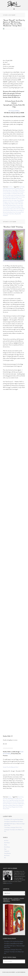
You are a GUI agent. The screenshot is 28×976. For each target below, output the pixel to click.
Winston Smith (6, 808)
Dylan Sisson (18, 800)
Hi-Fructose (21, 197)
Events (9, 797)
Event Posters (7, 842)
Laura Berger (5, 204)
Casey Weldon (15, 190)
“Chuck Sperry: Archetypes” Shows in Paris (13, 827)
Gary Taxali (5, 197)
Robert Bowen (14, 210)
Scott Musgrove (20, 210)
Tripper (7, 214)
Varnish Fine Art (18, 807)
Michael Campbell (10, 207)
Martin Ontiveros (17, 205)
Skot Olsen (5, 807)
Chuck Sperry (14, 4)
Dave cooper (20, 193)
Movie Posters (7, 847)
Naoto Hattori (10, 209)
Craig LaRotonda (12, 800)
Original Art (6, 851)
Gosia (9, 197)
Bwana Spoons (9, 190)
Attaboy (18, 188)
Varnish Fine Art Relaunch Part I (10, 767)
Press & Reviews (7, 853)
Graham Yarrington (15, 197)
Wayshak (17, 214)
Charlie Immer (21, 190)
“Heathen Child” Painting (13, 226)
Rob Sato (8, 210)
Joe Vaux (9, 200)
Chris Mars (16, 798)
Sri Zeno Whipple (11, 807)
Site (5, 857)
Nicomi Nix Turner (17, 209)
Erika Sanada (16, 195)
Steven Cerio (12, 212)
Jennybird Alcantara (17, 802)
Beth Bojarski (11, 798)
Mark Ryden (10, 205)
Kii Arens (15, 202)
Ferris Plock (22, 195)
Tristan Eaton (11, 214)
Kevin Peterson (9, 803)
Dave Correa (5, 195)
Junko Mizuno (10, 202)
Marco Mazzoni (12, 204)
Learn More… (9, 883)
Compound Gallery (7, 193)
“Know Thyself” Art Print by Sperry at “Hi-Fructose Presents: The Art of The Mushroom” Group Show (14, 23)
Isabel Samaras (14, 198)
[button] (6, 449)
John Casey (13, 200)
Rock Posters (6, 855)
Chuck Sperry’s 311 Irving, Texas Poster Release (13, 819)
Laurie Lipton (15, 803)
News (5, 849)
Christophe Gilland (14, 192)
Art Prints (10, 187)
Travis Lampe (18, 212)
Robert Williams (12, 805)
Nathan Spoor (21, 803)
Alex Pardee (21, 187)
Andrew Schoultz (6, 188)
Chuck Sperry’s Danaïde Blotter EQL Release (13, 821)
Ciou (7, 800)
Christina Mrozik (6, 192)
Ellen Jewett (11, 195)
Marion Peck (18, 204)
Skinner (4, 212)
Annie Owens (13, 188)
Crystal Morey (14, 193)
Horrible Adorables (7, 198)
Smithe (7, 212)
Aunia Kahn (5, 798)
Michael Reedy (17, 207)
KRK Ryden (20, 202)
